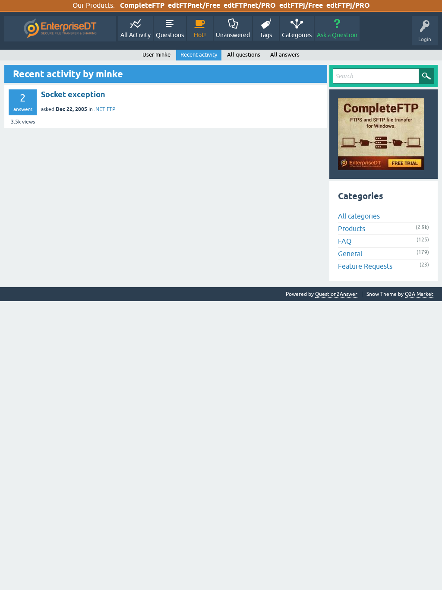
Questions (170, 35)
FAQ (344, 241)
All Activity (135, 35)
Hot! (200, 35)
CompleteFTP (142, 5)
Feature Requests (365, 266)
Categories (297, 35)
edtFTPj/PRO (348, 5)
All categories (359, 216)
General (350, 253)
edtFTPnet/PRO (250, 5)
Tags (266, 35)
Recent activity (198, 54)
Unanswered (233, 35)
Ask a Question (337, 35)
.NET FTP (104, 109)
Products (351, 228)
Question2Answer (336, 294)
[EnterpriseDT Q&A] (60, 28)
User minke (156, 54)
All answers (285, 54)
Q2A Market (419, 294)
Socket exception (73, 94)
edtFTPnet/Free (194, 5)
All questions (243, 54)
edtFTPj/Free (301, 5)
